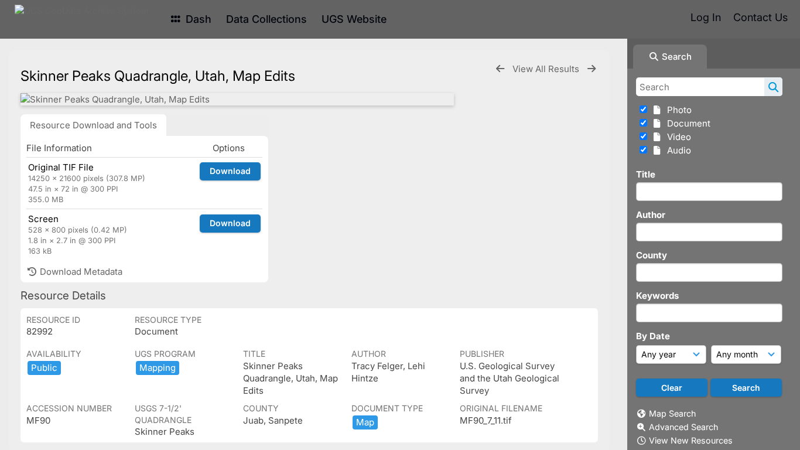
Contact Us (760, 17)
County (651, 255)
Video (676, 136)
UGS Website (354, 19)
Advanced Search (683, 427)
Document (686, 123)
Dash (197, 19)
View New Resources (691, 440)
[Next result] (591, 69)
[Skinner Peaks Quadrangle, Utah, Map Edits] (237, 99)
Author (650, 214)
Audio (676, 150)
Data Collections (266, 19)
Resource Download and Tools (93, 125)
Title (645, 174)
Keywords (657, 295)
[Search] (773, 86)
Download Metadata (79, 271)
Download (230, 171)
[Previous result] (500, 69)
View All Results (547, 68)
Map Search (672, 413)
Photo (677, 109)
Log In (705, 17)
